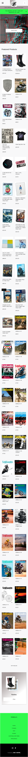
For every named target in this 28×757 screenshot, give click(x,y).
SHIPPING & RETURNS (14, 736)
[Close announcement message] (26, 12)
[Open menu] (3, 3)
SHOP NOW (14, 30)
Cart (14, 730)
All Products (14, 665)
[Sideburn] (14, 4)
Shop (14, 699)
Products (14, 728)
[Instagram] (12, 748)
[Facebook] (15, 748)
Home (14, 725)
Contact (14, 733)
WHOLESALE (14, 738)
